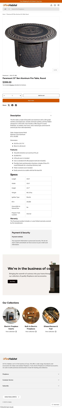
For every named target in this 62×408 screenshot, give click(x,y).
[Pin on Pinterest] (16, 105)
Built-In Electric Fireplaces (31, 327)
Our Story (12, 281)
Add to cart (41, 95)
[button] (55, 5)
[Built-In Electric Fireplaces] (30, 315)
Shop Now (39, 1)
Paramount (5, 75)
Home (4, 14)
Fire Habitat (8, 402)
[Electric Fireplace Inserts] (11, 315)
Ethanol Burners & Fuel (51, 327)
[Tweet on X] (9, 105)
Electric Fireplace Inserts (11, 327)
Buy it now (31, 100)
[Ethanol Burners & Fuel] (50, 315)
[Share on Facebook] (12, 105)
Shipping (11, 85)
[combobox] (31, 9)
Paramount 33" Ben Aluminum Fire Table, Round (18, 14)
